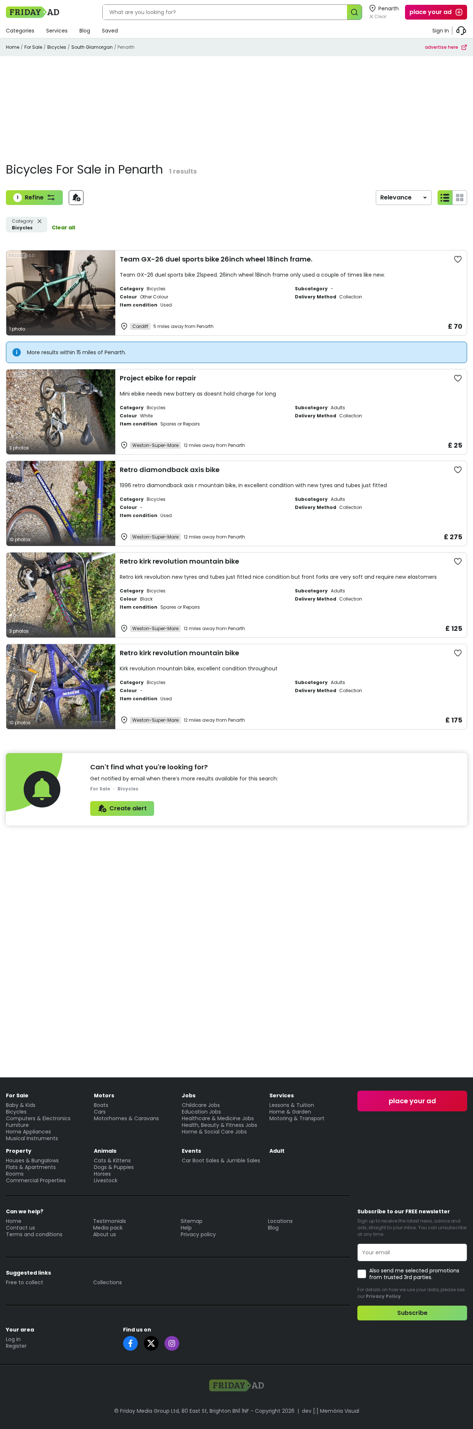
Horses (102, 1173)
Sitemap (192, 1221)
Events (191, 1151)
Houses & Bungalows (32, 1160)
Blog (84, 30)
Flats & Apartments (31, 1167)
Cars (100, 1111)
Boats (101, 1105)
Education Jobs (201, 1111)
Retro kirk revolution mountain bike (179, 561)
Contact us (20, 1227)
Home (12, 47)
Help (186, 1227)
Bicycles (56, 47)
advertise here (441, 47)
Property (18, 1151)
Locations (280, 1221)
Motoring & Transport (296, 1118)
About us (104, 1234)
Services (57, 30)
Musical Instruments (32, 1138)
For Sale (33, 47)
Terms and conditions (34, 1234)
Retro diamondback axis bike (170, 469)
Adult (277, 1151)
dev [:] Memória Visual (330, 1411)
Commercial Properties (36, 1180)
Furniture (17, 1125)
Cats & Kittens (112, 1160)
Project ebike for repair (158, 378)
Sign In (440, 30)
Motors (104, 1095)
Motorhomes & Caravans (126, 1118)
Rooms (15, 1173)
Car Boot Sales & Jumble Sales (221, 1160)
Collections (107, 1282)
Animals (105, 1151)
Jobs (188, 1095)
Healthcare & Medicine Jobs (218, 1118)
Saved (110, 30)
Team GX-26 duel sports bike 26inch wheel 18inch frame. (216, 259)
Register (16, 1346)
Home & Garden (290, 1111)
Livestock (106, 1180)
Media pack (108, 1227)
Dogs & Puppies (114, 1167)
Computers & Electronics (38, 1118)
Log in (13, 1339)
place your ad (430, 12)
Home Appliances (28, 1131)
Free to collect (24, 1282)
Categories (20, 30)
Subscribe (412, 1313)
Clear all (63, 227)
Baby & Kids (20, 1105)
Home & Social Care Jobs (214, 1131)
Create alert (128, 808)
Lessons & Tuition (291, 1105)
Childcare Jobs (201, 1105)
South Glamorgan (92, 47)
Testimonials (109, 1221)
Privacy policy (198, 1234)
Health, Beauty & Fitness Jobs (219, 1125)
